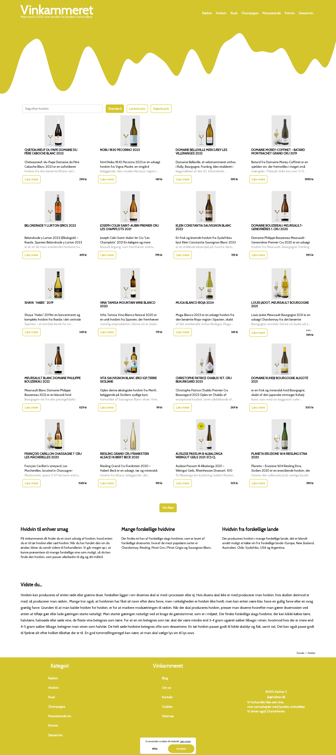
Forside (300, 653)
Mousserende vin (59, 716)
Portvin (290, 13)
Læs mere (31, 179)
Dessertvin (306, 13)
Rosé (234, 13)
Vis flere (168, 508)
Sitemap (168, 716)
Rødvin (207, 13)
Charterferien (276, 711)
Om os (166, 688)
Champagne (249, 13)
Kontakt (167, 697)
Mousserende (271, 13)
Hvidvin (221, 13)
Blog (165, 678)
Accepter (181, 748)
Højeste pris (161, 109)
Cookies (167, 707)
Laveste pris (137, 109)
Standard (114, 109)
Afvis (155, 748)
